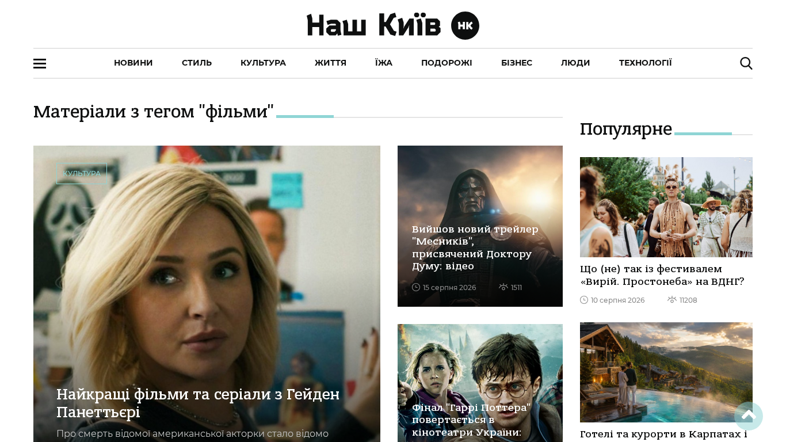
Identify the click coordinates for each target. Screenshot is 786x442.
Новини (133, 63)
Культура (263, 63)
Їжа (383, 63)
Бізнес (516, 63)
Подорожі (446, 63)
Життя (330, 63)
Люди (575, 63)
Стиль (197, 63)
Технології (645, 63)
